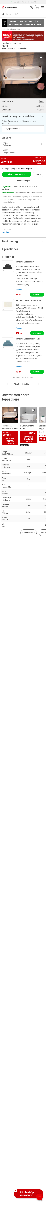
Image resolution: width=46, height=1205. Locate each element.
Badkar (7, 29)
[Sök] (3, 14)
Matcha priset (27, 168)
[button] (23, 105)
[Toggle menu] (42, 7)
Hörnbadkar (15, 29)
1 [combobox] (37, 174)
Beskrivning (10, 241)
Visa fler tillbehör (21, 384)
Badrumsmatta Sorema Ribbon (29, 300)
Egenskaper (10, 249)
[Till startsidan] (9, 7)
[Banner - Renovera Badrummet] (23, 36)
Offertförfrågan (23, 180)
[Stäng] (15, 1190)
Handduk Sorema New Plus (28, 339)
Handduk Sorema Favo (26, 262)
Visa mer (19, 290)
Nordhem (6, 232)
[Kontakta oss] (31, 7)
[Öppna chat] (39, 1197)
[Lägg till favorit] (41, 58)
